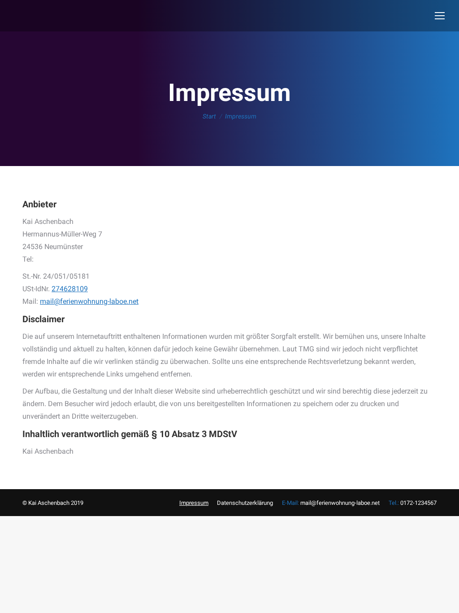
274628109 (70, 289)
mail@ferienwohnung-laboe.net (89, 301)
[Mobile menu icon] (439, 15)
